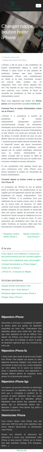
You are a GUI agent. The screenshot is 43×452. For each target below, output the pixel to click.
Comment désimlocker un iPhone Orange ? (19, 264)
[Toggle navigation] (38, 6)
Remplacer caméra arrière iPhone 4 (11, 235)
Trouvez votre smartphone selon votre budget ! (21, 260)
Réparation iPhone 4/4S (11, 57)
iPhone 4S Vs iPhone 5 (11, 268)
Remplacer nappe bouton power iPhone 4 (18, 293)
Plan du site (22, 450)
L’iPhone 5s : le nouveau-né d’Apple (16, 272)
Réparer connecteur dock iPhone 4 (31, 235)
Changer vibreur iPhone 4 (11, 297)
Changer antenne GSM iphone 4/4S (16, 286)
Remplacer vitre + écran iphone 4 (15, 289)
